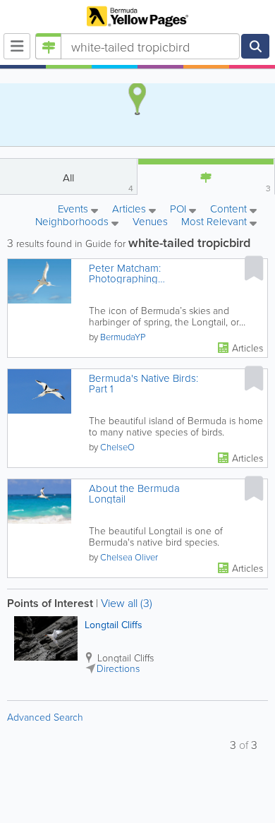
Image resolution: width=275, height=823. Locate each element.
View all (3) (126, 603)
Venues (150, 221)
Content (230, 209)
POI (179, 209)
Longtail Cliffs (113, 625)
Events (74, 209)
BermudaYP (122, 336)
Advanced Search (45, 716)
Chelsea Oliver (129, 557)
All (98, 182)
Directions (118, 668)
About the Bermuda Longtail (134, 493)
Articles (130, 209)
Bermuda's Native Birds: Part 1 (143, 383)
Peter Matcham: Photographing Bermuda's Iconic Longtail (148, 273)
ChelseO (117, 446)
